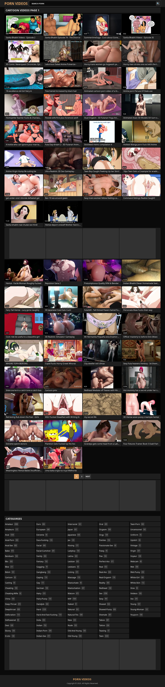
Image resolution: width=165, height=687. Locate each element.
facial (41, 545)
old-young (74, 636)
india (40, 620)
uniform (135, 534)
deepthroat (12, 609)
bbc (8, 561)
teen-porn (137, 524)
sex (103, 593)
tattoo (104, 625)
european (42, 529)
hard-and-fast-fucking (48, 614)
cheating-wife (13, 593)
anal (9, 534)
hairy (40, 593)
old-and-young (77, 630)
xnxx (134, 588)
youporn (136, 614)
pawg (103, 550)
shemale (105, 614)
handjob (42, 604)
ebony (10, 630)
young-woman (139, 609)
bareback (11, 556)
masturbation (76, 588)
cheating (11, 588)
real (103, 566)
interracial (74, 524)
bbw (9, 566)
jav (71, 540)
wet (134, 566)
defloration (12, 614)
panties (104, 540)
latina (72, 556)
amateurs (11, 529)
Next (88, 476)
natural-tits (75, 614)
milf (72, 598)
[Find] (158, 3)
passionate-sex (107, 545)
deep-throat (13, 604)
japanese (74, 534)
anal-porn (11, 540)
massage (74, 577)
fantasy (41, 561)
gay (40, 582)
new (72, 620)
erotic (9, 636)
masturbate (75, 582)
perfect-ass (106, 561)
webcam (136, 561)
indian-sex (43, 636)
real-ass (105, 572)
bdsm (9, 572)
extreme (41, 534)
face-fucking (44, 540)
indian (41, 625)
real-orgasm (107, 577)
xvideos (135, 593)
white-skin (137, 582)
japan (72, 529)
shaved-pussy (107, 609)
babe (9, 550)
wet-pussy (137, 572)
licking (73, 572)
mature (73, 593)
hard (41, 609)
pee (103, 556)
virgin (135, 550)
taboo (104, 620)
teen (103, 636)
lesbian (73, 561)
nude (72, 625)
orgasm (105, 529)
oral (103, 524)
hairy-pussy (43, 598)
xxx (133, 598)
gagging (41, 566)
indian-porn (43, 630)
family (41, 556)
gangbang (43, 572)
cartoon (10, 577)
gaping (41, 577)
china (9, 598)
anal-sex (11, 545)
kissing (73, 545)
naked (72, 604)
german (42, 588)
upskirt (135, 540)
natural (73, 609)
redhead (105, 588)
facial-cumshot (45, 550)
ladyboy (73, 550)
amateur (11, 524)
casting (10, 582)
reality (104, 582)
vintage (135, 545)
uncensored (138, 529)
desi (9, 625)
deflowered (12, 620)
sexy (103, 598)
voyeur (135, 556)
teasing (104, 630)
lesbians (73, 566)
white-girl (137, 577)
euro (40, 524)
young (135, 604)
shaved (104, 604)
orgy (103, 534)
